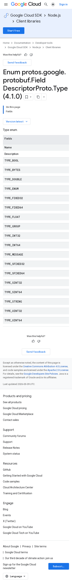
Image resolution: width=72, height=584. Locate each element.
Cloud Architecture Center (18, 487)
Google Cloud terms (16, 552)
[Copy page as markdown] (38, 97)
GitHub (7, 469)
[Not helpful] (31, 55)
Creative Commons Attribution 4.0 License (45, 366)
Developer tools (43, 42)
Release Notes (11, 447)
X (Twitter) (9, 521)
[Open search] (46, 4)
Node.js (54, 15)
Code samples (11, 481)
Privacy (26, 546)
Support (7, 441)
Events (7, 515)
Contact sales (11, 419)
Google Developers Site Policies (41, 373)
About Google (11, 546)
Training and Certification (17, 493)
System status (11, 453)
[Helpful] (25, 55)
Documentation (22, 42)
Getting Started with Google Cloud (22, 475)
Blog (5, 509)
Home (6, 42)
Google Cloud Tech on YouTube (21, 532)
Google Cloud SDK (26, 15)
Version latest (17, 121)
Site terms (40, 546)
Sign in (63, 4)
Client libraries (28, 21)
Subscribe (59, 566)
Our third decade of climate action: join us (29, 558)
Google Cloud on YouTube (18, 527)
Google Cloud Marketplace (18, 414)
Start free (13, 30)
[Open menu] (6, 4)
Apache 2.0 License (57, 370)
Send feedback (17, 62)
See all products (12, 402)
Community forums (14, 435)
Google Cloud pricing (15, 408)
